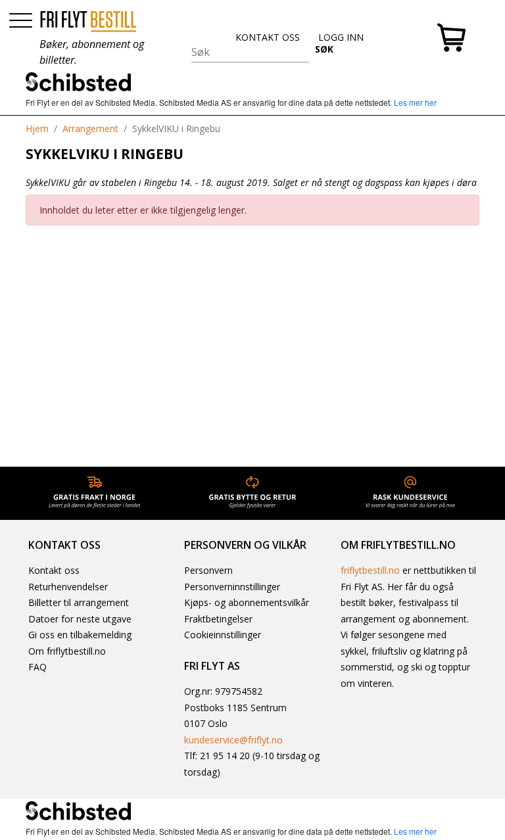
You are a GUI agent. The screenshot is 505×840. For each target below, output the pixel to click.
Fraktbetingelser (218, 619)
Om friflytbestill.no (67, 651)
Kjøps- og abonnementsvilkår (246, 602)
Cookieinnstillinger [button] (222, 634)
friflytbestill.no (370, 570)
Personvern (208, 570)
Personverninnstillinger (232, 586)
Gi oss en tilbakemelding (80, 634)
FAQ (37, 667)
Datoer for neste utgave (80, 619)
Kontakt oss (54, 570)
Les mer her (415, 102)
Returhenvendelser (68, 586)
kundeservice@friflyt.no (233, 740)
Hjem (37, 128)
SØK (324, 49)
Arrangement (90, 128)
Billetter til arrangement (78, 602)
